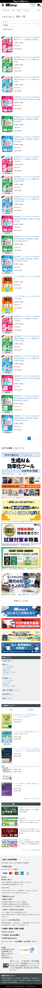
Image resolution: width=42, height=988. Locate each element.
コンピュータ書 (8, 666)
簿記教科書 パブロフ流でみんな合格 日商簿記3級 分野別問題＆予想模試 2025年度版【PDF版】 (27, 378)
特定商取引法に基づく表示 (7, 949)
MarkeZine (26, 978)
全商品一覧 (5, 661)
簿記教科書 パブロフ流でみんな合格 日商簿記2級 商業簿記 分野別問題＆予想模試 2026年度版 (26, 119)
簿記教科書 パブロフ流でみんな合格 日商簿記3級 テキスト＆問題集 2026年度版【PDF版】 (26, 159)
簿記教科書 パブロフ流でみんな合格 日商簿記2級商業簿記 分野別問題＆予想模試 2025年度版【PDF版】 (26, 398)
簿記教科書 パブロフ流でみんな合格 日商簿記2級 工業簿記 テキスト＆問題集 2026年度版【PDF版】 (27, 199)
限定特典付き (6, 694)
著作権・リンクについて (7, 953)
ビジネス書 (7, 668)
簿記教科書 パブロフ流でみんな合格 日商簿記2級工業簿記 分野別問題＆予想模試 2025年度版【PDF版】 (26, 418)
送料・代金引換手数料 (10, 859)
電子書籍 (5, 678)
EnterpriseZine (35, 978)
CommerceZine (6, 980)
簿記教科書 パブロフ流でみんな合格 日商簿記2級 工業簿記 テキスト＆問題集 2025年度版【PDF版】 (27, 358)
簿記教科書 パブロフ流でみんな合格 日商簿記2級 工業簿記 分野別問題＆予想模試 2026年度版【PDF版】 (26, 259)
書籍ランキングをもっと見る (33, 798)
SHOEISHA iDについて (6, 957)
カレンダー (6, 674)
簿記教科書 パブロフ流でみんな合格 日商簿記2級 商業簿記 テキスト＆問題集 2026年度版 (27, 59)
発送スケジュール (8, 896)
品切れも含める (8, 29)
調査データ (5, 698)
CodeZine (18, 978)
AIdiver (5, 982)
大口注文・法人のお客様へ (11, 935)
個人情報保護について (6, 951)
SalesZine (22, 980)
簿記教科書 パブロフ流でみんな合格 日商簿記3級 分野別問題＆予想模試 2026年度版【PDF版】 (27, 219)
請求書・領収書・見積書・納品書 (13, 928)
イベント (21, 982)
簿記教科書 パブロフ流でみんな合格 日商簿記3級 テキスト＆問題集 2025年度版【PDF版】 (26, 318)
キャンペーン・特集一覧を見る (32, 850)
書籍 (3, 664)
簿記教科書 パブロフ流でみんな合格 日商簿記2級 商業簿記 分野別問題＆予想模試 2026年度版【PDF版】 (26, 239)
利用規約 (3, 947)
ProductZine (36, 980)
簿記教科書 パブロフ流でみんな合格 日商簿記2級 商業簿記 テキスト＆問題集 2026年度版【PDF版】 (27, 179)
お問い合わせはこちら (10, 938)
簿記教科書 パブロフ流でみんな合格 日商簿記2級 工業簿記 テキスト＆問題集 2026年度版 (27, 79)
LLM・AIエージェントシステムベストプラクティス (26, 766)
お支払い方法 (7, 866)
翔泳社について (5, 955)
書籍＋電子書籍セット (9, 690)
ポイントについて (8, 931)
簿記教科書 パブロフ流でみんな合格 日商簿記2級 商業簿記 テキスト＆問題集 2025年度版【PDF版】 (27, 338)
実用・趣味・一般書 (9, 672)
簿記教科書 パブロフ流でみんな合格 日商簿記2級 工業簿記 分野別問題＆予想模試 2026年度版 (26, 139)
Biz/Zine (15, 980)
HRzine (29, 980)
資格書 (6, 670)
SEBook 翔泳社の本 (7, 978)
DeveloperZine (13, 982)
